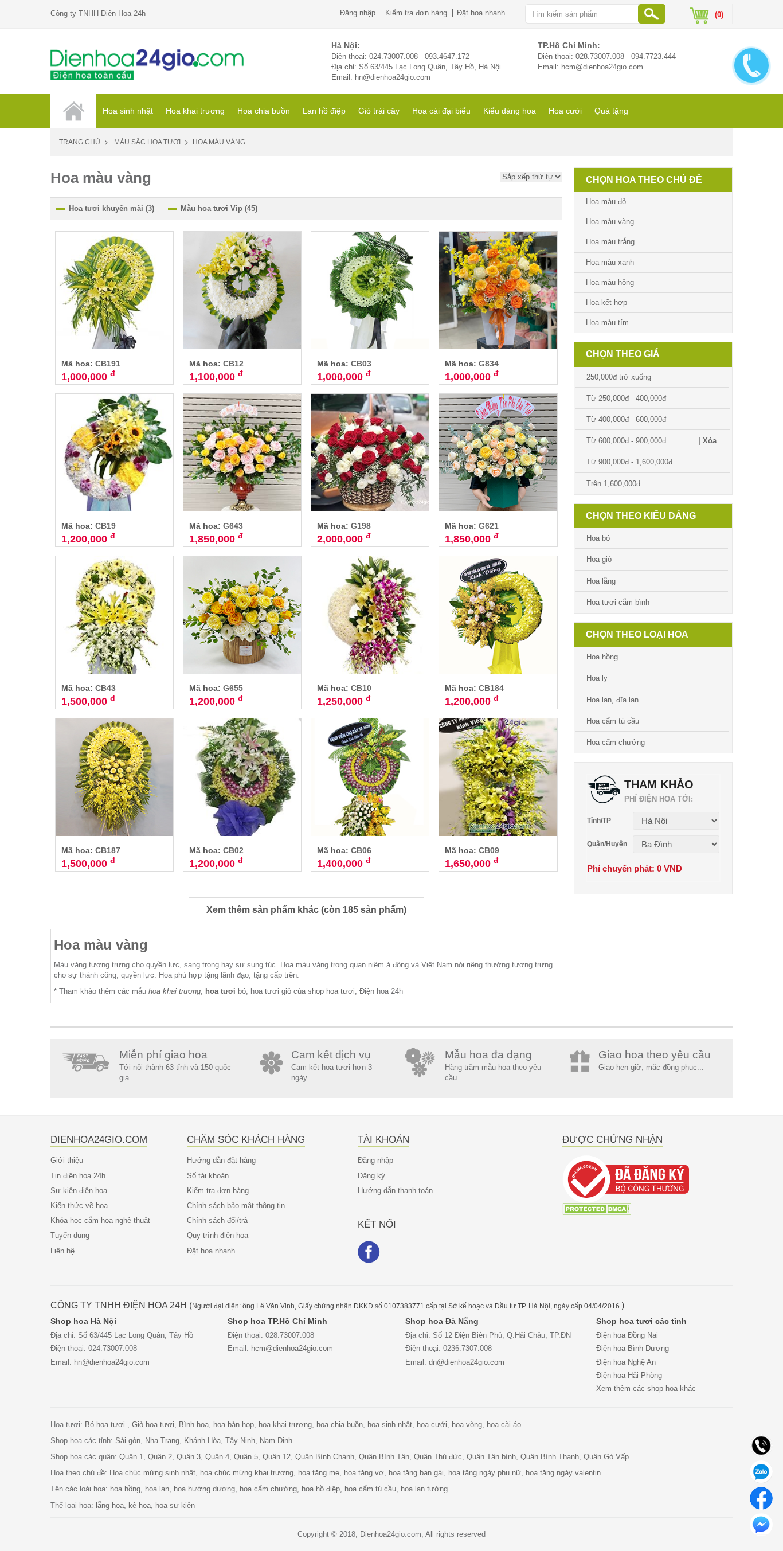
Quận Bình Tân (384, 1456)
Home (73, 111)
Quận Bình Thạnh (549, 1456)
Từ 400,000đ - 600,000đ (626, 419)
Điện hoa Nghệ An (626, 1362)
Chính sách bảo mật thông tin (236, 1205)
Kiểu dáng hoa (509, 110)
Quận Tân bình (491, 1456)
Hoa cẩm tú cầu (612, 721)
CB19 (105, 525)
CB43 (105, 688)
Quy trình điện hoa (217, 1235)
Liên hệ (62, 1251)
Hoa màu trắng (610, 241)
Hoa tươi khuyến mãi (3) (111, 208)
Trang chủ (79, 142)
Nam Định (276, 1440)
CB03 (361, 363)
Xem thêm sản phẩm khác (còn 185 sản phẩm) (306, 910)
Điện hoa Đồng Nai (627, 1335)
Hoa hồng (602, 657)
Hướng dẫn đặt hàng (221, 1160)
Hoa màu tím (607, 322)
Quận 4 (217, 1456)
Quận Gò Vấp (606, 1456)
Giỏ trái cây (379, 110)
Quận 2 (160, 1456)
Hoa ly (597, 678)
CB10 (361, 688)
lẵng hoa (110, 1505)
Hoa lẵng (601, 581)
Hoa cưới (565, 110)
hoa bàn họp (233, 1424)
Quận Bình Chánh (324, 1456)
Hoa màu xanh (610, 262)
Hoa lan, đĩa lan (612, 700)
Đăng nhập (357, 13)
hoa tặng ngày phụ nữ (484, 1472)
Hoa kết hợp (606, 302)
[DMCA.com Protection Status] (596, 1208)
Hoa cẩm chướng (615, 742)
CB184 (491, 688)
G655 (233, 688)
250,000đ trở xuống (618, 377)
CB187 (107, 850)
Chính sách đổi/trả (217, 1220)
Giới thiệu (66, 1160)
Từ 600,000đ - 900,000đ (626, 440)
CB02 (233, 850)
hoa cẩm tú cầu (370, 1488)
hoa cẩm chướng (268, 1488)
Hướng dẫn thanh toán (395, 1190)
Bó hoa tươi (106, 1424)
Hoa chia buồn (263, 110)
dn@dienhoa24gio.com (466, 1362)
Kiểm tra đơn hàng (416, 13)
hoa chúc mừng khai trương (246, 1472)
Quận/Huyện (607, 844)
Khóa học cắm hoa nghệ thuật (100, 1220)
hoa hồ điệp (321, 1488)
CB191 (107, 363)
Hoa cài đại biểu (441, 110)
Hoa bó (598, 538)
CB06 (361, 850)
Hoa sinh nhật (128, 110)
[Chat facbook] (761, 1497)
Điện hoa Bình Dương (632, 1348)
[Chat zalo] (761, 1471)
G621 (489, 525)
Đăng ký (371, 1175)
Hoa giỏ (599, 559)
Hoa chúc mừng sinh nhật (152, 1472)
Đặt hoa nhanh (481, 13)
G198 (361, 525)
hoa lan (157, 1488)
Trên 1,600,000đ (613, 483)
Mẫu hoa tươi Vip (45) (219, 208)
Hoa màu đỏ (606, 201)
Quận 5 (246, 1456)
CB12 (233, 363)
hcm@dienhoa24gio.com (602, 66)
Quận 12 (277, 1456)
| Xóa (707, 440)
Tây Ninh (240, 1440)
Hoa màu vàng (101, 944)
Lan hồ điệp (324, 110)
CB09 (489, 850)
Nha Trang (162, 1440)
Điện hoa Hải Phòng (629, 1375)
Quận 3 (189, 1456)
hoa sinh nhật (389, 1424)
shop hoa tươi (331, 991)
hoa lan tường (424, 1488)
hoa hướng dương (204, 1488)
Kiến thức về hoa (79, 1205)
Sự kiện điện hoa (78, 1190)
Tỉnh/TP (599, 820)
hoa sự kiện (175, 1505)
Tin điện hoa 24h (77, 1175)
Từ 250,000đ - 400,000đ (626, 398)
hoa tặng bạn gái (416, 1472)
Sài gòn (127, 1440)
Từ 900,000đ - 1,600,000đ (629, 462)
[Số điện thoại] (761, 1445)
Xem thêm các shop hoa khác (646, 1388)
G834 (489, 363)
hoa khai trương (285, 1424)
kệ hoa (139, 1505)
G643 (233, 525)
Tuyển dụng (69, 1235)
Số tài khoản (208, 1175)
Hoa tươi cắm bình (617, 602)
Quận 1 (131, 1456)
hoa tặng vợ (364, 1472)
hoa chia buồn (339, 1424)
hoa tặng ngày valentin (563, 1472)
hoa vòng (467, 1424)
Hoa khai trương (195, 110)
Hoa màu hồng (610, 282)
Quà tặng (611, 110)
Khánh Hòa (202, 1440)
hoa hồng (125, 1488)
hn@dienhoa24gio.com (392, 77)
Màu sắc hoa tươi (147, 142)
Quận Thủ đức (438, 1456)
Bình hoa (194, 1424)
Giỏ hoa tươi (153, 1424)
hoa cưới (432, 1424)
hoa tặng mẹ (318, 1472)
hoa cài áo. (505, 1424)
